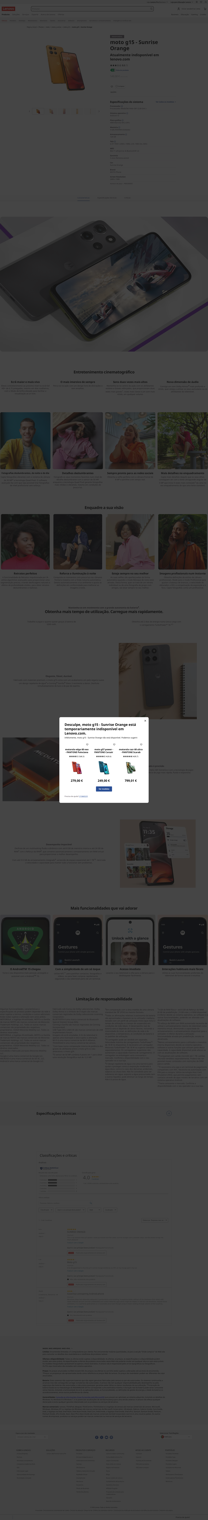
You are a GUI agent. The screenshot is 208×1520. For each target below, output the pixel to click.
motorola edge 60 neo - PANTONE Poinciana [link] (77, 751)
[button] (87, 744)
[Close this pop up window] (145, 721)
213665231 (83, 796)
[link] (77, 768)
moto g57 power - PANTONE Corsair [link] (103, 751)
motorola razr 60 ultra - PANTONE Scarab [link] (131, 751)
